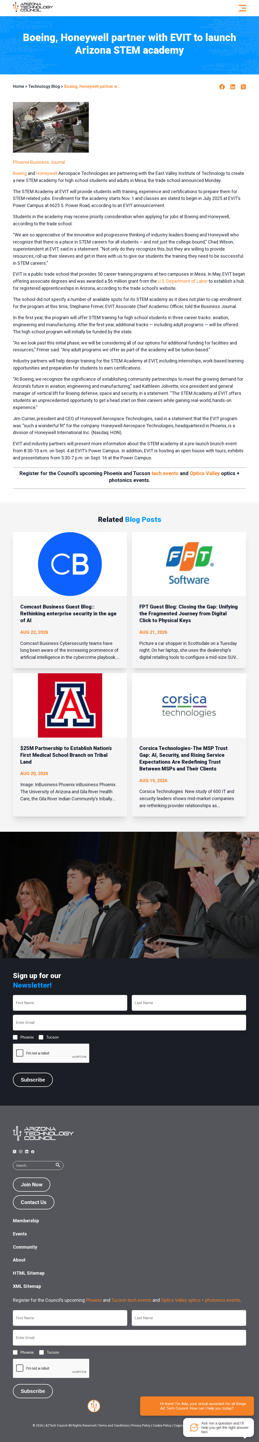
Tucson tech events (131, 1300)
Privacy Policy (140, 1425)
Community (25, 1247)
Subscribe (33, 1080)
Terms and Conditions (113, 1425)
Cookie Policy (162, 1425)
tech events (165, 473)
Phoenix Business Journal (39, 162)
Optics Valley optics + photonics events (200, 1300)
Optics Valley (205, 473)
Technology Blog (44, 86)
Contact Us (34, 1202)
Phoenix (23, 1037)
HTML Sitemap (29, 1273)
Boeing (20, 173)
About (19, 1260)
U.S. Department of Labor (183, 281)
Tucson (48, 1037)
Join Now (31, 1185)
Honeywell (46, 173)
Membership (26, 1220)
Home (18, 86)
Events (20, 1233)
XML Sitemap (27, 1286)
